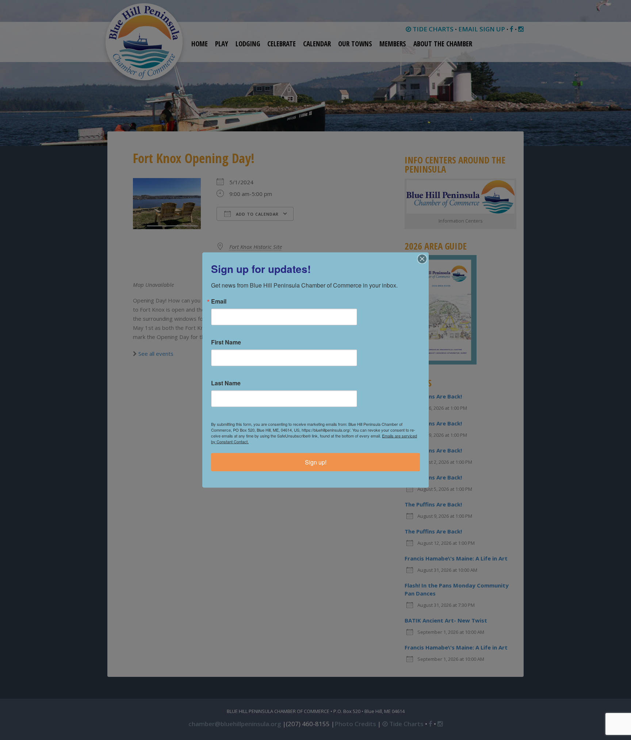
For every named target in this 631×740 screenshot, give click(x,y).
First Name (226, 342)
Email (218, 301)
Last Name (226, 383)
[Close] (422, 259)
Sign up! (315, 462)
